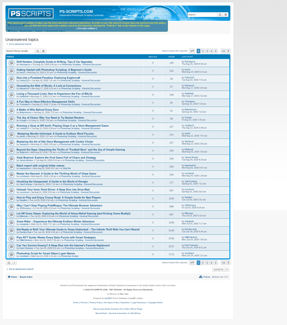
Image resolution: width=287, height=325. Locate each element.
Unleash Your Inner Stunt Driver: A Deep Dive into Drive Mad (53, 189)
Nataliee (23, 200)
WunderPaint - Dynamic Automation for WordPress (118, 313)
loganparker (25, 168)
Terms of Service (80, 302)
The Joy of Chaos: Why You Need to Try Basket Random (50, 117)
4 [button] (211, 51)
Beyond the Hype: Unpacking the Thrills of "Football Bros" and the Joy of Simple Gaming (71, 149)
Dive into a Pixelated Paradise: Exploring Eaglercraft (48, 77)
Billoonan (24, 216)
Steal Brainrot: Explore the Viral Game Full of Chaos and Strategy (56, 157)
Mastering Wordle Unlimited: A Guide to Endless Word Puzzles (55, 133)
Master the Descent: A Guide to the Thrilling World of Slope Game (56, 173)
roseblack (24, 256)
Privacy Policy (96, 302)
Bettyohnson (25, 112)
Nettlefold (24, 96)
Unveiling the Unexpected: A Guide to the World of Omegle (52, 181)
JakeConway (26, 184)
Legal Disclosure (138, 302)
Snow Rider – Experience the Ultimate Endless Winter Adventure (55, 221)
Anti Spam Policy (111, 302)
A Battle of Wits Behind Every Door (38, 109)
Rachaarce (25, 64)
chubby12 (24, 128)
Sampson (24, 144)
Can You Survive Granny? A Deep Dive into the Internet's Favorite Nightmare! (63, 245)
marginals (24, 224)
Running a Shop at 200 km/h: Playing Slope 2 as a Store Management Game (63, 125)
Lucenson (24, 192)
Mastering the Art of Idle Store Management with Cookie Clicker (55, 141)
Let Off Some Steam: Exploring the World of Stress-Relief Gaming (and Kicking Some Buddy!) (73, 213)
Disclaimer (125, 302)
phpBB (107, 298)
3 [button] (207, 51)
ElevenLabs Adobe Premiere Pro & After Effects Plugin (118, 309)
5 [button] (215, 51)
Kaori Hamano (26, 248)
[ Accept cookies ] (87, 28)
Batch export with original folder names (40, 165)
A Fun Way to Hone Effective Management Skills (46, 101)
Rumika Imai (25, 232)
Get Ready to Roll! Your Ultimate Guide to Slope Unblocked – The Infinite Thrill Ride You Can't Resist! (78, 229)
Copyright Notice (155, 302)
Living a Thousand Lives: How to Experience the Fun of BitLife (54, 93)
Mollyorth (24, 152)
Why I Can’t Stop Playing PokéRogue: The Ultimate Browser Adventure (59, 205)
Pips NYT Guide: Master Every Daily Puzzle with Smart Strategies (56, 237)
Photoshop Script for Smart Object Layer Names (46, 253)
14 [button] (223, 51)
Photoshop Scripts (69, 256)
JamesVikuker (26, 160)
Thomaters (25, 104)
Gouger (23, 120)
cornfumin (24, 176)
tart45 (22, 136)
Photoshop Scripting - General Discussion (81, 64)
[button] (192, 51)
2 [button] (202, 51)
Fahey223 (24, 80)
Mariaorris (24, 88)
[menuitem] (204, 277)
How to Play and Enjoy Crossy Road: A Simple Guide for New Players (59, 197)
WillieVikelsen (26, 240)
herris (22, 72)
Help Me (67, 168)
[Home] (33, 12)
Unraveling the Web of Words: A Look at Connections (49, 85)
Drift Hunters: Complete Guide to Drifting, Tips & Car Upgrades (54, 61)
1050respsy (25, 208)
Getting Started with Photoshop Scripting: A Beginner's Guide (54, 69)
